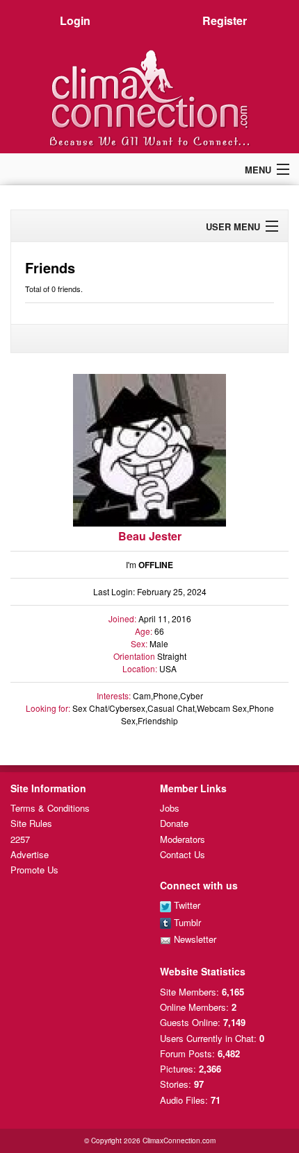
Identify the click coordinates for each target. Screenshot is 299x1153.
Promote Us (34, 869)
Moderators (182, 839)
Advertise (29, 854)
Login (75, 20)
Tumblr (186, 922)
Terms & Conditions (50, 807)
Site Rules (31, 823)
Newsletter (193, 939)
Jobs (169, 807)
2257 (20, 839)
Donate (174, 823)
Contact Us (182, 854)
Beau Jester (149, 536)
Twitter (185, 905)
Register (224, 20)
